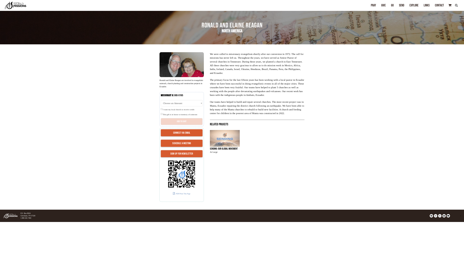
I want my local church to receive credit (178, 110)
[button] (450, 5)
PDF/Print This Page (183, 194)
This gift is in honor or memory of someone (180, 115)
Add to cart (181, 121)
